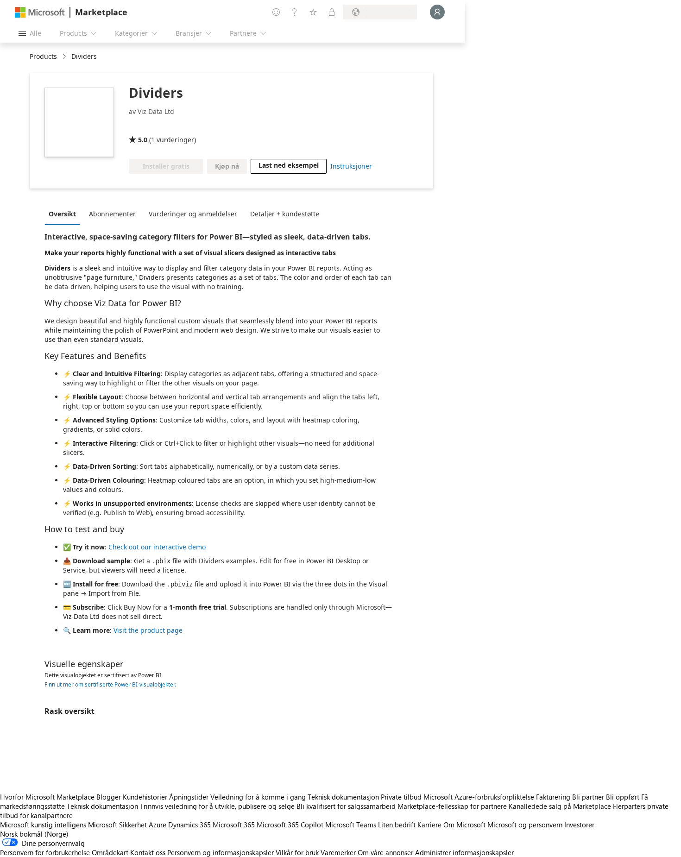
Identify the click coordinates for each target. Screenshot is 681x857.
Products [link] (43, 56)
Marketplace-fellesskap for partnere (452, 806)
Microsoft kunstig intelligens (43, 824)
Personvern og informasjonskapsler (220, 852)
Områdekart (110, 852)
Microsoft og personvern (524, 824)
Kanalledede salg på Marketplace (560, 806)
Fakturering (553, 796)
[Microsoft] (40, 12)
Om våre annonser (385, 852)
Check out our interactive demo (157, 546)
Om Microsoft (464, 824)
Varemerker (338, 852)
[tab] (64, 213)
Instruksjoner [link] (351, 166)
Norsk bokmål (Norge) (34, 833)
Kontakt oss (147, 852)
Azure (157, 824)
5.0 (142, 139)
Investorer (579, 824)
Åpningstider (188, 796)
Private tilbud (401, 796)
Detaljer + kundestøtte (284, 213)
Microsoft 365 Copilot (290, 824)
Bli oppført (622, 796)
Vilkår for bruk (297, 852)
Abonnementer (112, 213)
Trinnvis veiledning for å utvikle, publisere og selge (217, 806)
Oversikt (62, 213)
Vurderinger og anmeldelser (193, 213)
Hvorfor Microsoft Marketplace (47, 796)
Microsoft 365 (234, 824)
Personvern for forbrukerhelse (45, 852)
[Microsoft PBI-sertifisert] (191, 126)
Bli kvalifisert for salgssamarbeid (346, 806)
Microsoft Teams (350, 824)
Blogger (108, 796)
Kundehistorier (145, 796)
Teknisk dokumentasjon (343, 796)
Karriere (429, 824)
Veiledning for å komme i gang (258, 796)
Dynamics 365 (189, 824)
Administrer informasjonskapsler (464, 852)
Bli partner (588, 796)
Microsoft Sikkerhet (117, 824)
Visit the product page (148, 630)
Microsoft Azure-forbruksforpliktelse (479, 796)
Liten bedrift (397, 824)
